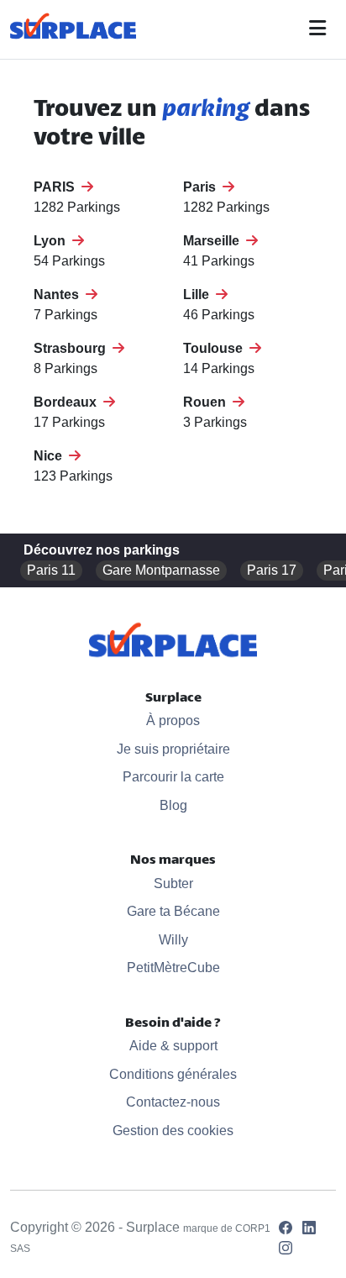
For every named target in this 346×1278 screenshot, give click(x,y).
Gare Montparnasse (161, 570)
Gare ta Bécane (173, 911)
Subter (173, 883)
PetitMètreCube (173, 967)
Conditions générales (173, 1074)
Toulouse (216, 348)
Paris (203, 187)
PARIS (57, 187)
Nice (51, 456)
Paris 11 (51, 570)
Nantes (60, 294)
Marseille (214, 241)
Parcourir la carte (173, 777)
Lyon (53, 241)
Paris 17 (271, 570)
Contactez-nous (173, 1102)
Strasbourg (73, 348)
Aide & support (173, 1046)
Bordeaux (68, 402)
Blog (173, 805)
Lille (199, 294)
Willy (173, 940)
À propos (173, 720)
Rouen (208, 402)
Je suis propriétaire (173, 749)
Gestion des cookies (173, 1130)
